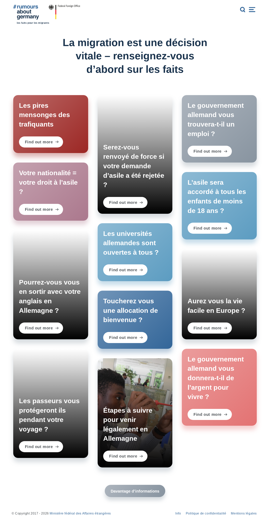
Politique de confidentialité (206, 513)
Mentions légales (244, 513)
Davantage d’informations (135, 491)
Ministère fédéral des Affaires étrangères (80, 513)
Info (178, 513)
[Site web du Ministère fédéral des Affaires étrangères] (64, 15)
